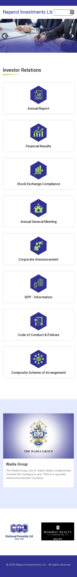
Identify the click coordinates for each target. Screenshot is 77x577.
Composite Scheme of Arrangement (38, 373)
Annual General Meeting (39, 222)
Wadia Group (17, 464)
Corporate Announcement (38, 259)
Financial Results (38, 146)
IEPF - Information (38, 297)
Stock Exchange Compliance (38, 184)
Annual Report (38, 108)
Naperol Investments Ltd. (29, 12)
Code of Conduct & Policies (38, 335)
